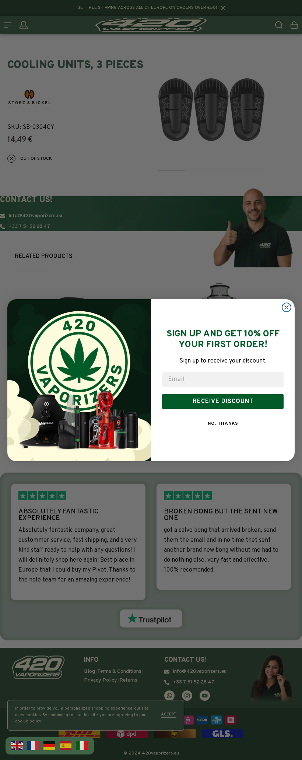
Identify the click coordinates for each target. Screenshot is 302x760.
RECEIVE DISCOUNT (223, 401)
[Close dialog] (286, 307)
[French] (33, 745)
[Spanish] (66, 745)
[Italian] (82, 745)
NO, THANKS (223, 424)
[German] (50, 745)
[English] (17, 745)
